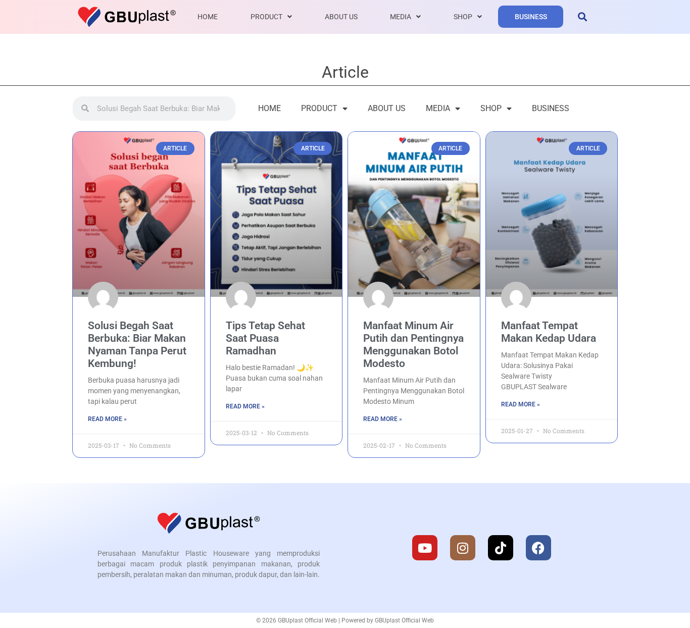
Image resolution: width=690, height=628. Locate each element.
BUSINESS (531, 17)
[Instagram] (462, 547)
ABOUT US (341, 17)
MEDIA (400, 17)
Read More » (107, 419)
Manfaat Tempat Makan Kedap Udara (548, 332)
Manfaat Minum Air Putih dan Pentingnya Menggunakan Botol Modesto (413, 345)
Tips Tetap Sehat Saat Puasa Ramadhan (265, 338)
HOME (208, 17)
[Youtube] (424, 547)
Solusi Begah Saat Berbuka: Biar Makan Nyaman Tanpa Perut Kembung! (137, 345)
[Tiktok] (500, 547)
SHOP (463, 17)
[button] (582, 17)
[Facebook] (538, 547)
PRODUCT (266, 17)
